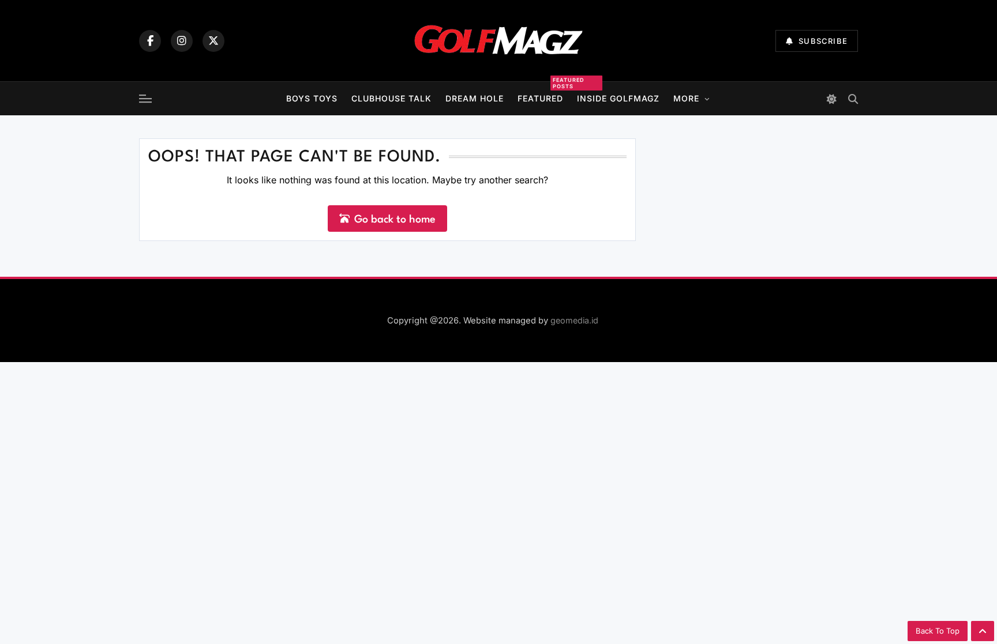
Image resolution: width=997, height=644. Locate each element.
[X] (213, 41)
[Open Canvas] (145, 99)
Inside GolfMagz (618, 98)
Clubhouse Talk (391, 98)
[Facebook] (150, 41)
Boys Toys (312, 98)
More (686, 98)
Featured (540, 97)
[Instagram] (182, 41)
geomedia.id (574, 320)
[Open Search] (853, 99)
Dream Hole (474, 98)
